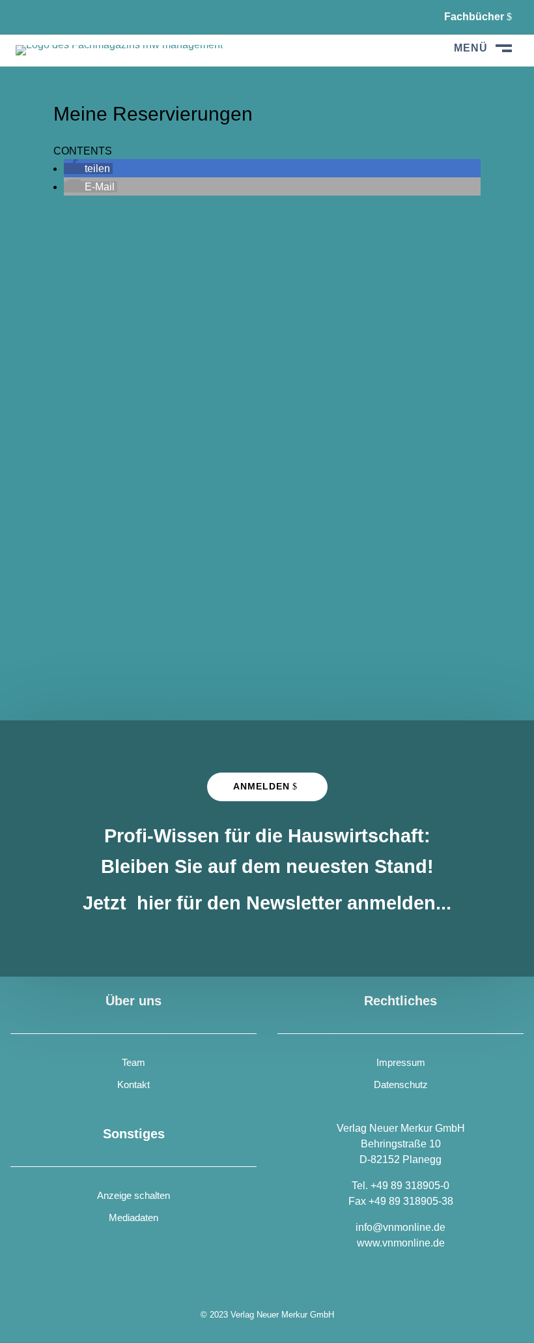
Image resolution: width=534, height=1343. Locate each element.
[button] (88, 168)
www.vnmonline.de (401, 1242)
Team (133, 1062)
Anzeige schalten (133, 1195)
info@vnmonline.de (400, 1227)
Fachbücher (474, 16)
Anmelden (261, 786)
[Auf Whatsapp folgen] (59, 17)
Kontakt (133, 1084)
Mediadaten (133, 1217)
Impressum (400, 1062)
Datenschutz (401, 1084)
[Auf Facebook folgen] (26, 17)
